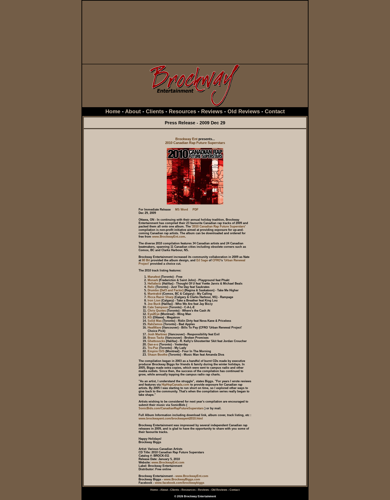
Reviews (212, 111)
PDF (195, 209)
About (133, 111)
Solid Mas (155, 320)
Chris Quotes (157, 310)
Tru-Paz (153, 348)
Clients (155, 111)
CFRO (216, 260)
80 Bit (146, 260)
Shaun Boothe (157, 354)
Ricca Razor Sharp (161, 297)
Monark (153, 280)
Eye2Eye (154, 314)
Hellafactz (154, 283)
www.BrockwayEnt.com (168, 236)
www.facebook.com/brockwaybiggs (179, 482)
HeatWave (154, 327)
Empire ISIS (156, 351)
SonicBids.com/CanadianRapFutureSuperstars (171, 408)
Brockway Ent (186, 139)
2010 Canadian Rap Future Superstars (195, 143)
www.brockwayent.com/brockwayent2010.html (171, 418)
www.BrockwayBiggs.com (182, 479)
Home (112, 111)
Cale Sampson (158, 307)
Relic (151, 287)
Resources (182, 111)
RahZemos (155, 324)
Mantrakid (154, 293)
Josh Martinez (157, 334)
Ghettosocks (156, 341)
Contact (275, 111)
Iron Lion (154, 300)
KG (150, 317)
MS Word (181, 209)
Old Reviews (244, 111)
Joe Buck (154, 304)
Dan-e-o (153, 344)
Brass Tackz (156, 337)
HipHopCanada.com (175, 384)
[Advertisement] (195, 32)
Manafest (154, 276)
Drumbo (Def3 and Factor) (165, 290)
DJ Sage (202, 260)
